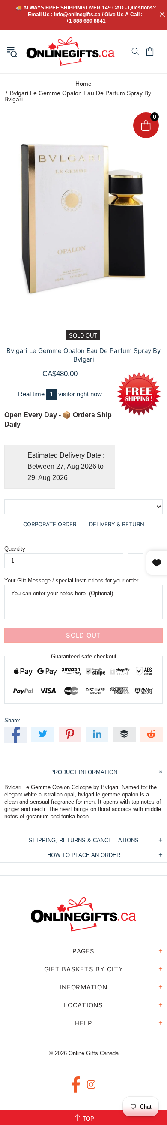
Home (83, 84)
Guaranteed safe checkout (83, 656)
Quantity (14, 549)
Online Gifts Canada (70, 51)
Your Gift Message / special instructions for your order (71, 580)
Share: (12, 720)
